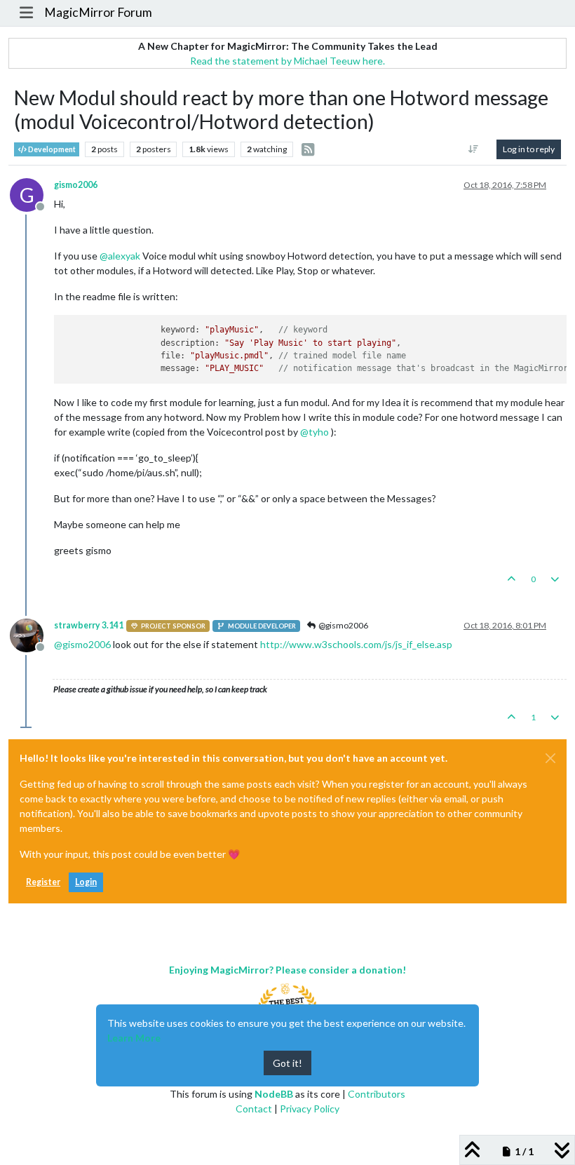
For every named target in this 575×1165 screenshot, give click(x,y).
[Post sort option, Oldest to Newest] (473, 149)
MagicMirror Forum (98, 12)
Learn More (134, 1038)
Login (86, 882)
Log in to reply (529, 149)
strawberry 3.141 (88, 625)
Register (43, 882)
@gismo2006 (342, 625)
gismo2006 (75, 185)
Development (51, 149)
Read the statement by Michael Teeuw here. (287, 61)
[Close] (550, 758)
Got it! (287, 1063)
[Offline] (32, 634)
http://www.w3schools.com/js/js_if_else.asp (356, 644)
